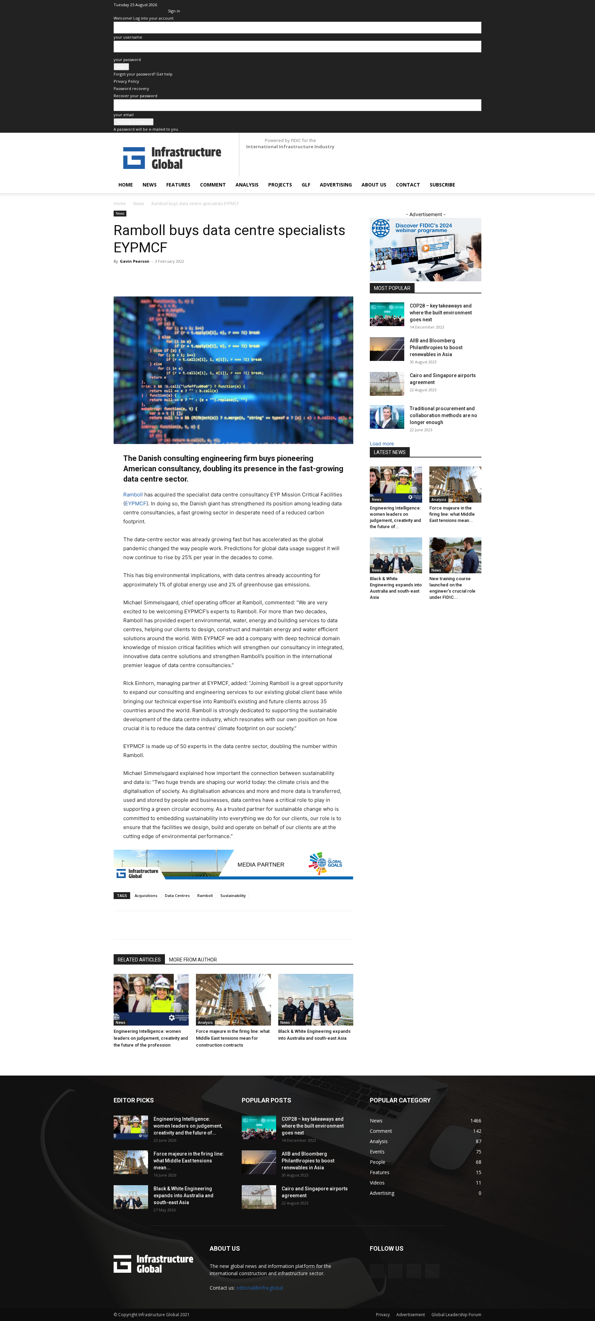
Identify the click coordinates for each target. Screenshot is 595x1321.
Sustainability (233, 895)
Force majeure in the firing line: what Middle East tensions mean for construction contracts (233, 1038)
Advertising (336, 184)
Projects (280, 184)
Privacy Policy (126, 81)
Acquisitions (146, 895)
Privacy (383, 1315)
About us (374, 184)
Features (178, 184)
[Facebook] (179, 925)
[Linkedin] (442, 5)
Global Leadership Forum (456, 1315)
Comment (213, 184)
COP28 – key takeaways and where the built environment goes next (441, 312)
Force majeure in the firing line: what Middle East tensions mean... (452, 514)
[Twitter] (465, 5)
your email (124, 114)
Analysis (247, 184)
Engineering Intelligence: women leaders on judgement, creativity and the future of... (188, 1126)
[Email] (226, 925)
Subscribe (442, 184)
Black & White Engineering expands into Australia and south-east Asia (183, 1195)
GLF (306, 184)
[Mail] (453, 5)
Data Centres (177, 895)
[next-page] (119, 1058)
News (150, 184)
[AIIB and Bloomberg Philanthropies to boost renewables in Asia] (387, 349)
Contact (408, 184)
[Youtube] (476, 5)
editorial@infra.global (259, 1287)
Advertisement (410, 1315)
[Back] (169, 3)
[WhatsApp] (211, 925)
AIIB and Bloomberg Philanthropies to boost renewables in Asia (436, 347)
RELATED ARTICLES (139, 959)
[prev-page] (115, 1058)
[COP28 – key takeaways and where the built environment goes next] (387, 314)
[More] (243, 925)
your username (128, 37)
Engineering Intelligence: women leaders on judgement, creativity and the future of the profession (151, 1038)
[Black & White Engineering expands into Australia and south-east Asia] (315, 1000)
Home (125, 184)
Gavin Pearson (134, 261)
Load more (382, 443)
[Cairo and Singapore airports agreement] (387, 384)
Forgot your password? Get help (143, 74)
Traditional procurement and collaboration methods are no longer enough (443, 415)
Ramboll (133, 494)
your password (127, 59)
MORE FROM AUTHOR (193, 959)
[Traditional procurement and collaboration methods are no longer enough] (387, 417)
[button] (473, 185)
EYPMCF (135, 503)
